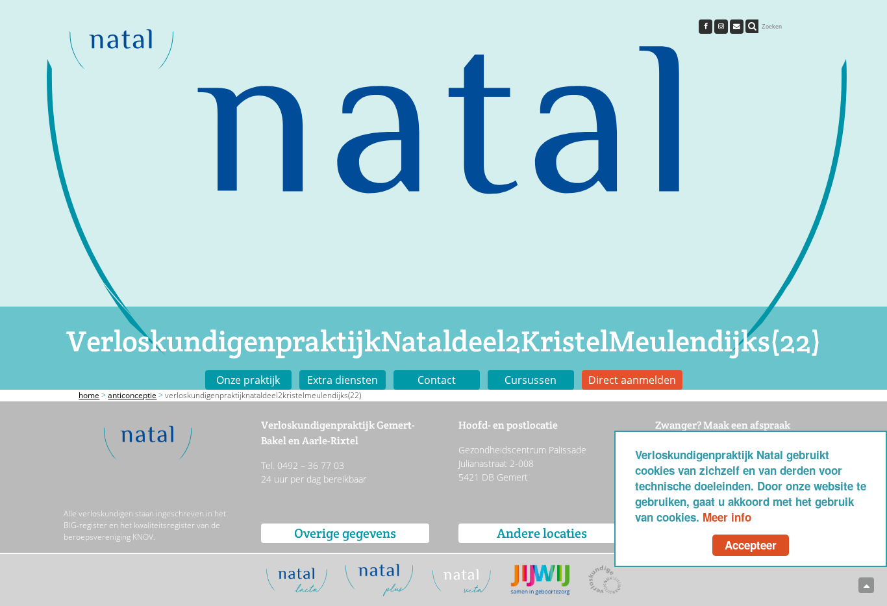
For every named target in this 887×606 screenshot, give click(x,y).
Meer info (727, 517)
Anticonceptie (132, 395)
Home (89, 395)
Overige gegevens (345, 533)
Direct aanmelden (632, 380)
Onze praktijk (248, 380)
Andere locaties (542, 533)
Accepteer (751, 545)
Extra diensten (342, 380)
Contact (437, 380)
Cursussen (530, 380)
